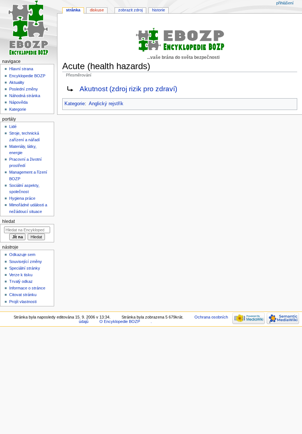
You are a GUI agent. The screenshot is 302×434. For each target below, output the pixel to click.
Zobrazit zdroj (130, 10)
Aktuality (16, 82)
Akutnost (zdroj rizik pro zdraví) (128, 89)
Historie (158, 10)
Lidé (13, 126)
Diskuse (97, 10)
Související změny (25, 261)
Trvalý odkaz (21, 281)
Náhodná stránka (24, 95)
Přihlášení (285, 3)
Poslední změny (23, 89)
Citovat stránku (22, 294)
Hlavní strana (21, 69)
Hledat (8, 221)
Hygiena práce (22, 198)
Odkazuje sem (22, 254)
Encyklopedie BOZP (27, 76)
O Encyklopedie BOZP (119, 321)
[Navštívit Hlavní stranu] (28, 28)
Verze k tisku (20, 275)
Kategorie (74, 103)
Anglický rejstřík (106, 103)
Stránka (73, 10)
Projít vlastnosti (22, 301)
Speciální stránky (24, 268)
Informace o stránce (27, 288)
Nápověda (18, 102)
